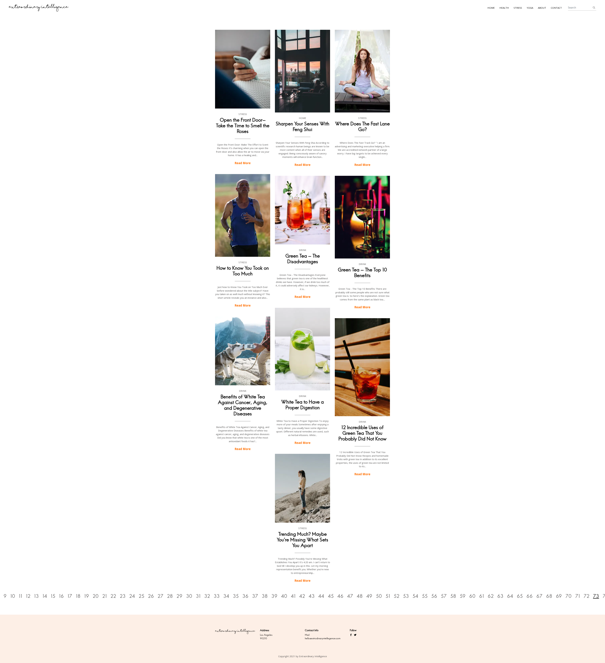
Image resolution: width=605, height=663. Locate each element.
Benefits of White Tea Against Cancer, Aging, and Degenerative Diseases (242, 405)
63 (500, 596)
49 (369, 596)
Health (504, 7)
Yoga (530, 7)
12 (28, 596)
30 (189, 596)
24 (132, 596)
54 (415, 596)
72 (586, 596)
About (542, 7)
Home (491, 7)
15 (53, 596)
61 (481, 596)
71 (577, 596)
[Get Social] (351, 635)
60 (472, 596)
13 (36, 596)
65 (520, 596)
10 (12, 596)
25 (141, 596)
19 (86, 596)
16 (61, 596)
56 (434, 596)
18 (78, 596)
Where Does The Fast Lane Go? (362, 126)
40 (284, 596)
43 (312, 596)
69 (559, 596)
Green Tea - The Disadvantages (302, 258)
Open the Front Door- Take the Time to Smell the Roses (242, 125)
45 (331, 596)
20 (96, 596)
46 (340, 596)
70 (568, 596)
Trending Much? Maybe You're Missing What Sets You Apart (302, 539)
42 (302, 596)
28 (170, 596)
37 (255, 596)
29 (179, 596)
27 (160, 596)
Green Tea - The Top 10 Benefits (362, 272)
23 (123, 596)
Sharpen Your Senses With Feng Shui (302, 126)
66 (529, 596)
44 (321, 596)
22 (113, 596)
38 (265, 596)
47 (350, 596)
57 (444, 596)
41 (293, 596)
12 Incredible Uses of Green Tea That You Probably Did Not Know (362, 433)
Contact (556, 7)
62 (491, 596)
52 (396, 596)
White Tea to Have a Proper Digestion (302, 404)
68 (549, 596)
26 (151, 596)
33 (217, 596)
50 (379, 596)
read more (243, 163)
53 (406, 596)
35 (236, 596)
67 (539, 596)
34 (226, 596)
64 (510, 596)
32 (207, 596)
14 (44, 596)
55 (425, 596)
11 (20, 596)
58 (453, 596)
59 (463, 596)
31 (198, 596)
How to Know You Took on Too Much (242, 271)
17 (69, 596)
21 (104, 596)
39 (274, 596)
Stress (518, 7)
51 (388, 596)
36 (245, 596)
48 (360, 596)
